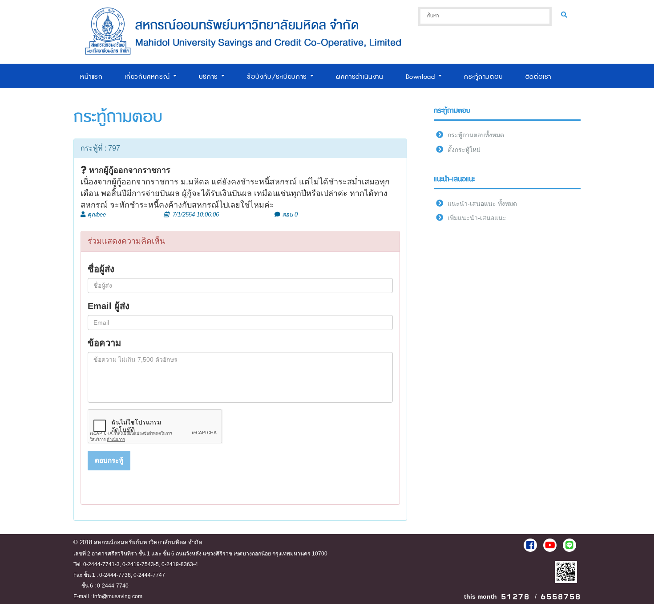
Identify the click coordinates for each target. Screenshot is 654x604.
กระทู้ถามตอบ (483, 77)
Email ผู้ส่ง (108, 306)
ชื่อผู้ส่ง (101, 269)
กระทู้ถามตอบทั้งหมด (476, 135)
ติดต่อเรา (538, 77)
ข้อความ (104, 343)
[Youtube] (550, 545)
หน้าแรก (91, 77)
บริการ (210, 77)
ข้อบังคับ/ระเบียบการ (278, 77)
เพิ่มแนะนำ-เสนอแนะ (477, 217)
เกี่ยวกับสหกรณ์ (148, 77)
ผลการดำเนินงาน (359, 77)
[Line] (569, 545)
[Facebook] (530, 545)
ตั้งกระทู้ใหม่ (464, 149)
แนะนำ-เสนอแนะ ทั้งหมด (482, 203)
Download (421, 77)
